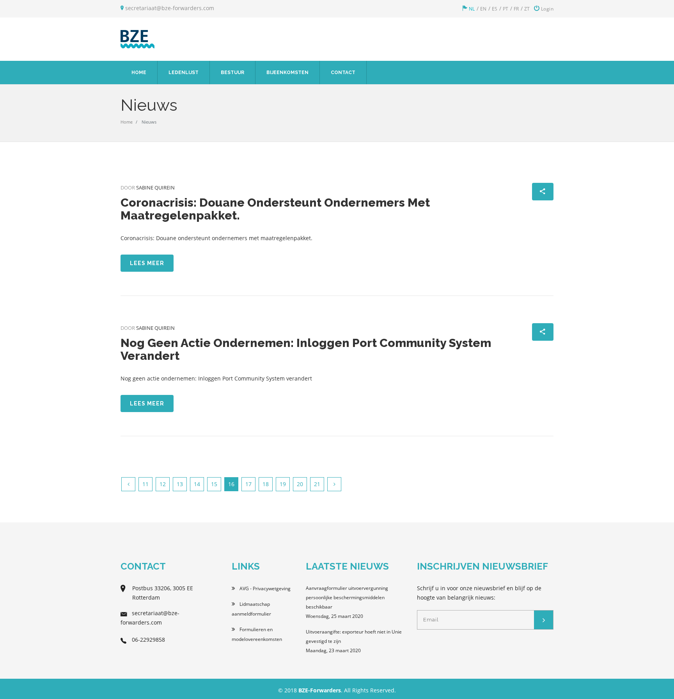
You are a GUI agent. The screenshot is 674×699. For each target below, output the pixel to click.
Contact (343, 72)
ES (495, 8)
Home (138, 72)
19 (283, 484)
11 (145, 484)
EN (483, 8)
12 (163, 484)
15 (214, 484)
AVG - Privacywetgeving (264, 588)
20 (300, 484)
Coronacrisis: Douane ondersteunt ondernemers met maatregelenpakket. (275, 209)
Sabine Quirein (155, 187)
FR (516, 8)
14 (197, 484)
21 (317, 484)
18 (266, 484)
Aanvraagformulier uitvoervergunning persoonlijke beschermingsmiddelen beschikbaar (347, 597)
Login (546, 8)
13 (180, 484)
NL (471, 8)
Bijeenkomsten (287, 72)
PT (506, 8)
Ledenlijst (183, 72)
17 (248, 484)
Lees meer (147, 263)
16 (231, 484)
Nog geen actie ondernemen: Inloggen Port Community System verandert (306, 349)
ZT (527, 8)
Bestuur (232, 72)
